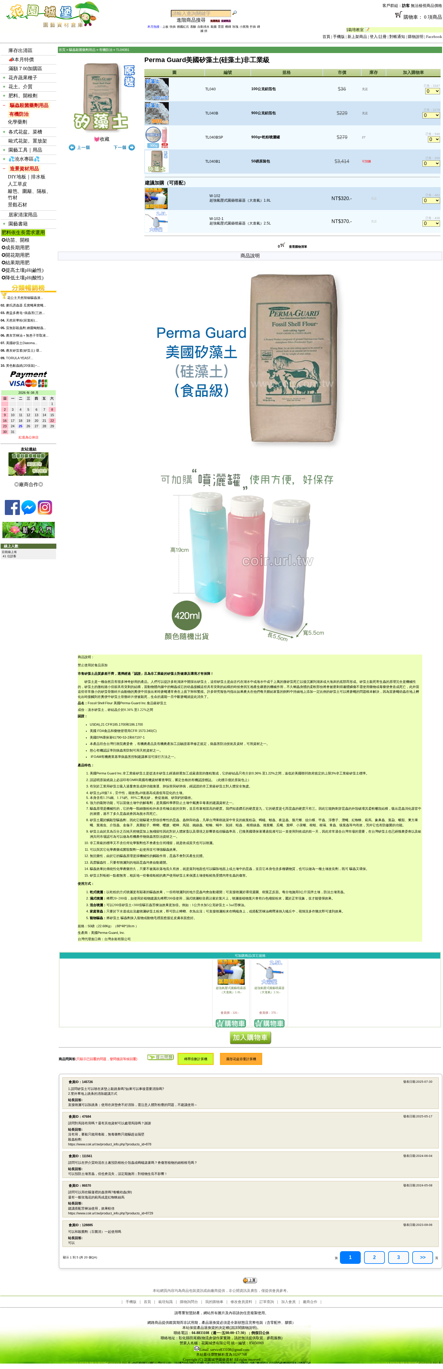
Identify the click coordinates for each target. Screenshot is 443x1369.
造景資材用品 (24, 168)
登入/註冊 (378, 36)
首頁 (326, 36)
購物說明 (415, 36)
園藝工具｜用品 (25, 149)
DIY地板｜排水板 (27, 176)
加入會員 (288, 1302)
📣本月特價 (21, 59)
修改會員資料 (241, 1302)
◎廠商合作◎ (28, 484)
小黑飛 (244, 26)
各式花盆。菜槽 (25, 131)
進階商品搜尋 (193, 20)
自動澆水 (203, 26)
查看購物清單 (298, 246)
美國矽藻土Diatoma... (21, 343)
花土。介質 (20, 86)
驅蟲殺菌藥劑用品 (29, 105)
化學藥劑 (17, 121)
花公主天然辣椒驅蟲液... (25, 298)
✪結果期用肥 (16, 262)
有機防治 (19, 114)
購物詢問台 (189, 1302)
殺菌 (214, 26)
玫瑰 (235, 26)
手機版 (339, 36)
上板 (165, 26)
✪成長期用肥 (16, 247)
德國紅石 (183, 26)
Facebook (434, 36)
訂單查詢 (266, 1302)
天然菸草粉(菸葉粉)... (22, 320)
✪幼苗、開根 (16, 240)
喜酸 (193, 26)
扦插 (253, 26)
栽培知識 (165, 1302)
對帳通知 (397, 36)
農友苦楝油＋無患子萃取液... (27, 335)
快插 (173, 26)
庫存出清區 (20, 50)
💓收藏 (101, 139)
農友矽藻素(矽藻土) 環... (24, 350)
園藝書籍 (18, 223)
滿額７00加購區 (25, 68)
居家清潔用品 (22, 214)
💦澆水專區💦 (24, 159)
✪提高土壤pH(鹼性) (22, 270)
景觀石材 (17, 204)
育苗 (221, 26)
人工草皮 (17, 184)
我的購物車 (214, 1302)
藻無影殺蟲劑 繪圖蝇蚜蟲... (26, 328)
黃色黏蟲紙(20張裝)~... (23, 365)
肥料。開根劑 (22, 95)
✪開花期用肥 (16, 255)
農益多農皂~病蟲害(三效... (25, 313)
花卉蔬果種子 (22, 77)
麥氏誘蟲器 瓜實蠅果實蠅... (26, 305)
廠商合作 (310, 1302)
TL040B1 (122, 50)
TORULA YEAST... (19, 358)
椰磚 (228, 26)
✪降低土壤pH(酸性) (22, 277)
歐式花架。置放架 (27, 140)
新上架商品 (357, 36)
